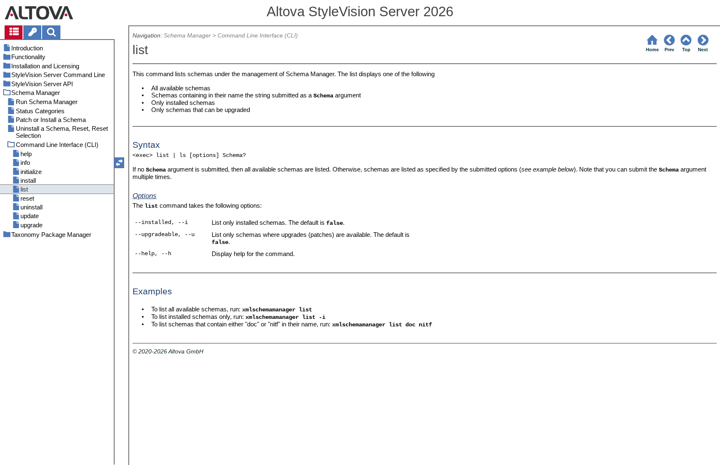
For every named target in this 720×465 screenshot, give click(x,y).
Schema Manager (187, 35)
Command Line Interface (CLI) (258, 35)
